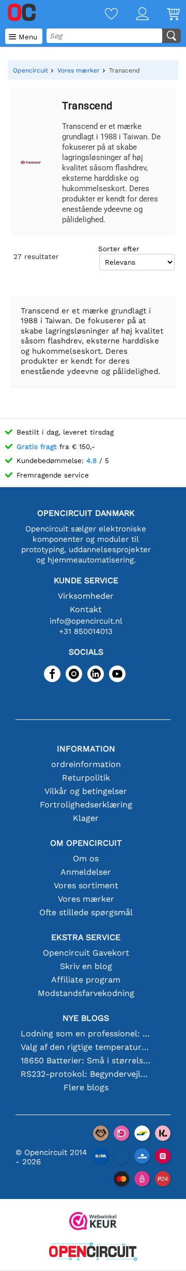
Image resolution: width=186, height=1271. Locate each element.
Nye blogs (86, 1018)
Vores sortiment (86, 885)
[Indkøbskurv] (164, 14)
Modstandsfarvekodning (86, 993)
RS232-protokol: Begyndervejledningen (86, 1074)
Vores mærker (86, 899)
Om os (86, 858)
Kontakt (86, 609)
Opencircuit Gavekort (86, 953)
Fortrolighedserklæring (86, 805)
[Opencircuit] (93, 1253)
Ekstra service (85, 937)
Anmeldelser (85, 872)
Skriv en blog (86, 966)
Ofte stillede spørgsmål (86, 912)
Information (86, 749)
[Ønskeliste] (102, 14)
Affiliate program (85, 980)
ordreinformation (86, 764)
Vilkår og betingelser (85, 791)
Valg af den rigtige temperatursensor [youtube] (86, 1047)
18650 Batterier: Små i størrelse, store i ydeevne (86, 1060)
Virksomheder (86, 596)
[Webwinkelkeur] (93, 1222)
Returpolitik (86, 778)
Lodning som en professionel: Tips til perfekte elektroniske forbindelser (86, 1033)
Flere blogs (86, 1087)
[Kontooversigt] (133, 14)
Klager (86, 818)
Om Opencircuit (86, 843)
